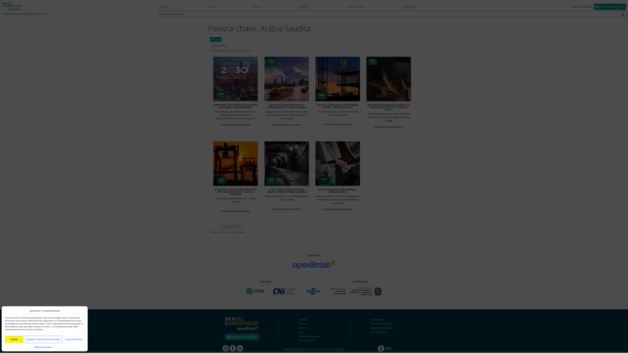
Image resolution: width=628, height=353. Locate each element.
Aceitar (14, 339)
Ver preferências (74, 339)
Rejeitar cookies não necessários (43, 339)
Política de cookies (43, 346)
